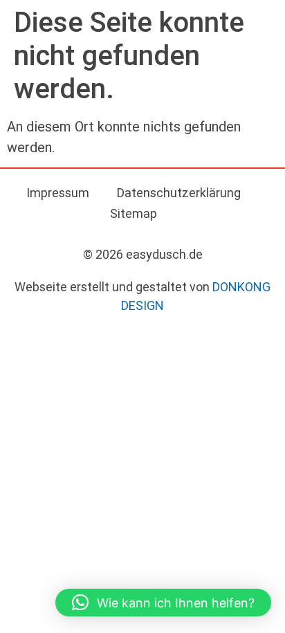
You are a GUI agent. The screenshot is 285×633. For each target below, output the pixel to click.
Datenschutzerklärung (179, 193)
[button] (163, 602)
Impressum (57, 193)
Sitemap (133, 213)
